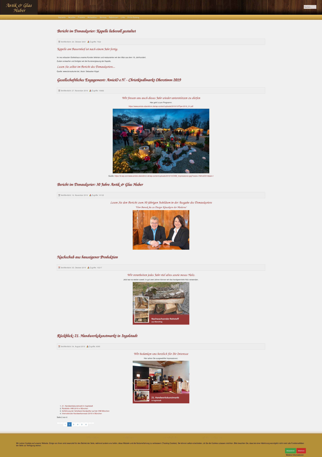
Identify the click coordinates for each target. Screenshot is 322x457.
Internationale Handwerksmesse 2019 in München (82, 413)
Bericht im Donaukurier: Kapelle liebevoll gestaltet (96, 31)
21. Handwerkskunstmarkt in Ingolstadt (77, 406)
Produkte (81, 17)
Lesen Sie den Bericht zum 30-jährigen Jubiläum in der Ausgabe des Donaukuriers (161, 202)
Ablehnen (301, 451)
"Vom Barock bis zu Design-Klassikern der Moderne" (161, 207)
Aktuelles (71, 17)
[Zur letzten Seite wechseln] (92, 423)
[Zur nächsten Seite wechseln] (89, 423)
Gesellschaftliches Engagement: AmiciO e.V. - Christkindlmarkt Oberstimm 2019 (119, 80)
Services (103, 17)
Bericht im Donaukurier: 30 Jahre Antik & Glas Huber (100, 184)
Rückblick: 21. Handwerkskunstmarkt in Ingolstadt (97, 335)
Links (123, 17)
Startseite (62, 17)
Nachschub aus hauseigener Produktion (87, 257)
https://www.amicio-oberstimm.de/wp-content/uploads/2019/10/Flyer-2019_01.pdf (161, 106)
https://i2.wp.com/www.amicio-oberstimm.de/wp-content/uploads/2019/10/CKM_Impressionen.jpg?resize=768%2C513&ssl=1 (164, 176)
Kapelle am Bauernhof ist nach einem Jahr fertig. (87, 49)
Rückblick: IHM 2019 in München (75, 408)
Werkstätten (92, 17)
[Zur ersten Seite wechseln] (58, 423)
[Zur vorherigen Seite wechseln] (61, 423)
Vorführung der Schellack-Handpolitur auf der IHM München (85, 411)
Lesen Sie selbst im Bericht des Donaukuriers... (86, 67)
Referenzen (113, 17)
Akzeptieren (290, 451)
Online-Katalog (133, 17)
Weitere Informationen (295, 455)
